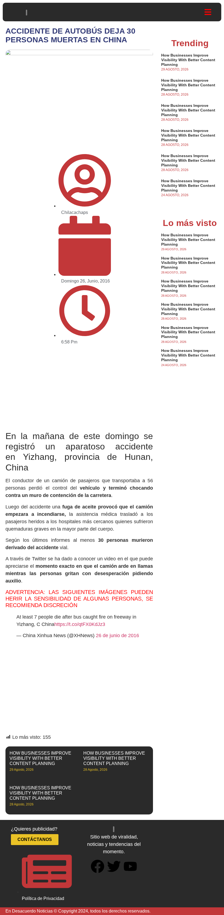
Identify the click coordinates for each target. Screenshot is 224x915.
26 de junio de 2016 (117, 635)
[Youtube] (130, 866)
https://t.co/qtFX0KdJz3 (79, 624)
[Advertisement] (79, 390)
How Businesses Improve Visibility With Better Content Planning (40, 758)
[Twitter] (114, 866)
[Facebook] (97, 866)
